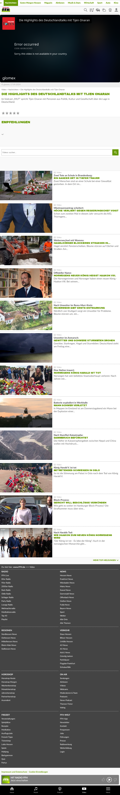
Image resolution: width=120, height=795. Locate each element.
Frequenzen (65, 730)
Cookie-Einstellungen (38, 772)
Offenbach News (67, 598)
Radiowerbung (66, 744)
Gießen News (65, 601)
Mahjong (5, 752)
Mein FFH (116, 9)
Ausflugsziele (7, 733)
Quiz (3, 759)
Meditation (6, 730)
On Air (63, 675)
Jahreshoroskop (8, 693)
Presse (63, 741)
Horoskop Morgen (9, 682)
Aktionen (60, 3)
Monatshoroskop (8, 689)
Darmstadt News (67, 594)
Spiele (3, 748)
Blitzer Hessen (66, 638)
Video (3, 90)
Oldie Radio (6, 594)
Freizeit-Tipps (7, 737)
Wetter (104, 9)
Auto (108, 3)
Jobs (62, 733)
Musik (36, 792)
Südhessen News (8, 649)
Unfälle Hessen (66, 642)
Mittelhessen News (9, 642)
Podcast (60, 792)
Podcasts (63, 697)
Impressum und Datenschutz (14, 772)
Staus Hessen (65, 634)
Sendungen (64, 678)
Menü (108, 792)
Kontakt (63, 726)
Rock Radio (6, 590)
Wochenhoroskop (8, 686)
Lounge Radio (7, 605)
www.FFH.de (19, 567)
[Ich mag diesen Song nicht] (115, 779)
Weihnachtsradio (8, 609)
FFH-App (64, 719)
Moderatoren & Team (69, 693)
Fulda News (65, 605)
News (63, 572)
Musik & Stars (74, 3)
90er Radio (6, 583)
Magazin (48, 3)
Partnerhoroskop (8, 697)
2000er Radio (7, 587)
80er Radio (6, 579)
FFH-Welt (65, 715)
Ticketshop (6, 741)
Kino (116, 3)
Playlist (92, 9)
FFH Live (5, 576)
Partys (4, 763)
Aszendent (5, 700)
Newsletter (64, 722)
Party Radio (6, 601)
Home (12, 792)
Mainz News (65, 587)
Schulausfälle (65, 667)
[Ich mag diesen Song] (103, 779)
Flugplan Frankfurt (67, 664)
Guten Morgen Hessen (30, 3)
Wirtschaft (89, 3)
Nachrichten (11, 3)
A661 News (65, 653)
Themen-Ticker (66, 704)
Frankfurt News (66, 579)
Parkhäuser (64, 660)
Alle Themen (65, 623)
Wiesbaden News (67, 583)
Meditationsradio (8, 612)
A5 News (64, 649)
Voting (62, 708)
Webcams (64, 689)
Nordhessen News (9, 634)
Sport (99, 3)
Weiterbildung (66, 748)
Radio (4, 572)
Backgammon (7, 755)
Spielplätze (5, 722)
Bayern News (65, 609)
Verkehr (65, 630)
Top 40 (4, 616)
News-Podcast (66, 700)
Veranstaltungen (8, 719)
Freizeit (5, 715)
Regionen (6, 630)
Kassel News (65, 590)
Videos (63, 686)
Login (62, 752)
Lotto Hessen (7, 744)
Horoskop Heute (8, 678)
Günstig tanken (66, 656)
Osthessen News (8, 638)
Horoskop (7, 675)
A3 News (64, 645)
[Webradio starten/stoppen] (109, 779)
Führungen (64, 737)
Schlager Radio (7, 598)
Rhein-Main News (8, 645)
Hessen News (66, 576)
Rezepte (4, 726)
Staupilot (98, 9)
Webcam (110, 9)
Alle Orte (64, 619)
